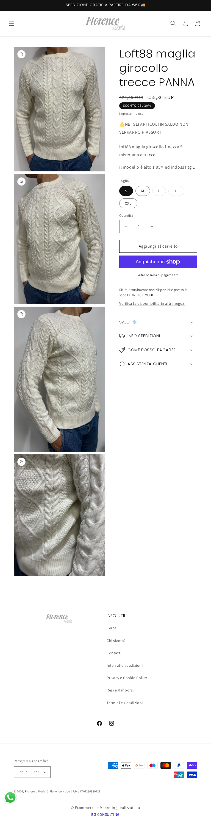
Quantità (126, 215)
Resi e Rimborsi (120, 690)
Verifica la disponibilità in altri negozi (152, 303)
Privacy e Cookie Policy (127, 677)
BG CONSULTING (105, 814)
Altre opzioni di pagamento (158, 275)
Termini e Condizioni (125, 702)
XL (179, 192)
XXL (128, 203)
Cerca (111, 627)
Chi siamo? (116, 640)
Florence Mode (35, 791)
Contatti (114, 652)
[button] (11, 23)
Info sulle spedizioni (125, 665)
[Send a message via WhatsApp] (10, 797)
